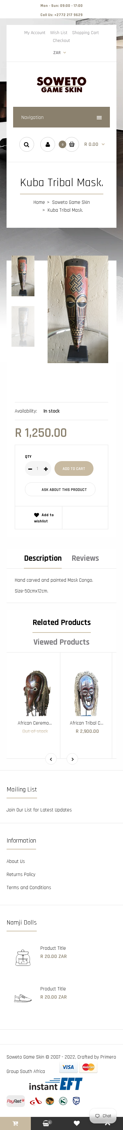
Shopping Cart (85, 33)
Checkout (61, 41)
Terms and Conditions (29, 888)
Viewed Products (61, 642)
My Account (35, 33)
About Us (16, 861)
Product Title (53, 948)
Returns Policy (21, 874)
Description (43, 558)
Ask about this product (64, 489)
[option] (78, 309)
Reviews (85, 558)
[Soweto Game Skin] (62, 91)
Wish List (59, 33)
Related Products (61, 622)
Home (39, 202)
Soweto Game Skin (71, 202)
